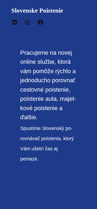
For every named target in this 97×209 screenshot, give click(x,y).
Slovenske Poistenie (37, 10)
